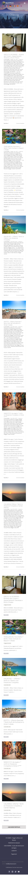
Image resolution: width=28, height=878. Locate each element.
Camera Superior (10, 156)
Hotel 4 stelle (15, 65)
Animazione (11, 152)
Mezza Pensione (11, 66)
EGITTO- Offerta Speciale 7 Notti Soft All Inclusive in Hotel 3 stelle (11, 310)
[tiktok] (15, 871)
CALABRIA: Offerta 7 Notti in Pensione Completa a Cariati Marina (11, 492)
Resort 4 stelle (18, 158)
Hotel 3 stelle (18, 332)
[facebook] (9, 871)
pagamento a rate (12, 245)
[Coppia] (14, 43)
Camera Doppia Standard (8, 63)
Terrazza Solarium (12, 70)
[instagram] (12, 871)
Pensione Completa (13, 251)
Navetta (16, 66)
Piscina (5, 68)
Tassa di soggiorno (17, 526)
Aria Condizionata (7, 60)
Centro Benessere (9, 64)
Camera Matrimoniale (18, 63)
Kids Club (18, 244)
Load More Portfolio (14, 827)
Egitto (8, 332)
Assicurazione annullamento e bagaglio (11, 154)
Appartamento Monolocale (9, 242)
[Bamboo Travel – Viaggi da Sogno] (8, 2)
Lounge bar (6, 66)
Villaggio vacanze (11, 247)
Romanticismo (6, 69)
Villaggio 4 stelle (19, 517)
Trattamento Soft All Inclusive (9, 336)
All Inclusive (6, 152)
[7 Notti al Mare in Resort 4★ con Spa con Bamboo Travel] (14, 783)
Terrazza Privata (17, 335)
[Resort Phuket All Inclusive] (14, 620)
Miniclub (12, 514)
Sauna (16, 69)
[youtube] (18, 871)
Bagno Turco (21, 62)
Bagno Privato (16, 62)
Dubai (18, 64)
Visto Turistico (18, 336)
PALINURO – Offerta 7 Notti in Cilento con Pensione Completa (11, 225)
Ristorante (18, 68)
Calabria (17, 511)
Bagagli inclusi (10, 62)
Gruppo (11, 65)
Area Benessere (12, 327)
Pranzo (15, 157)
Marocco (14, 423)
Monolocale (6, 245)
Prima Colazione (10, 68)
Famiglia (7, 65)
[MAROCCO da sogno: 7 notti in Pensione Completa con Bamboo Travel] (14, 742)
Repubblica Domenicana (10, 158)
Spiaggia (9, 160)
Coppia (14, 64)
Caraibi (15, 156)
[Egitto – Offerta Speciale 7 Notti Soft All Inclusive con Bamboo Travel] (14, 700)
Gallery (16, 43)
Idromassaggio (21, 65)
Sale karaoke (12, 69)
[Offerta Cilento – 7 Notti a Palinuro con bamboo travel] (14, 658)
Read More (6, 123)
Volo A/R (11, 71)
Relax (14, 68)
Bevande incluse (17, 249)
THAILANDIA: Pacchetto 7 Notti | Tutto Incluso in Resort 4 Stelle (11, 136)
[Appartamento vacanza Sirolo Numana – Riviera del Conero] (14, 576)
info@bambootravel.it (11, 863)
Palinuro (17, 245)
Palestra (20, 66)
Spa (18, 69)
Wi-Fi (14, 71)
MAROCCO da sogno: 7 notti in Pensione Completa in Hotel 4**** (11, 401)
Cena (5, 64)
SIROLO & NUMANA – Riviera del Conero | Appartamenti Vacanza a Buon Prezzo (11, 43)
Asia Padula (7, 59)
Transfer (17, 70)
